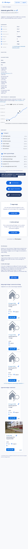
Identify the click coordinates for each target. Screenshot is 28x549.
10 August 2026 (11, 366)
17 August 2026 (12, 335)
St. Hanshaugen (16, 46)
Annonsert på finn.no (5, 73)
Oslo (14, 10)
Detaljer (12, 317)
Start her (14, 213)
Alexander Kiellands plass (18, 47)
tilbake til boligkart (6, 7)
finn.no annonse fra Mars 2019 (9, 12)
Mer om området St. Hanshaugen (13, 174)
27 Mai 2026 (9, 435)
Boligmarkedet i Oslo (9, 176)
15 (21, 450)
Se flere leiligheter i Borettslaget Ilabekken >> (14, 383)
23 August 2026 (12, 303)
